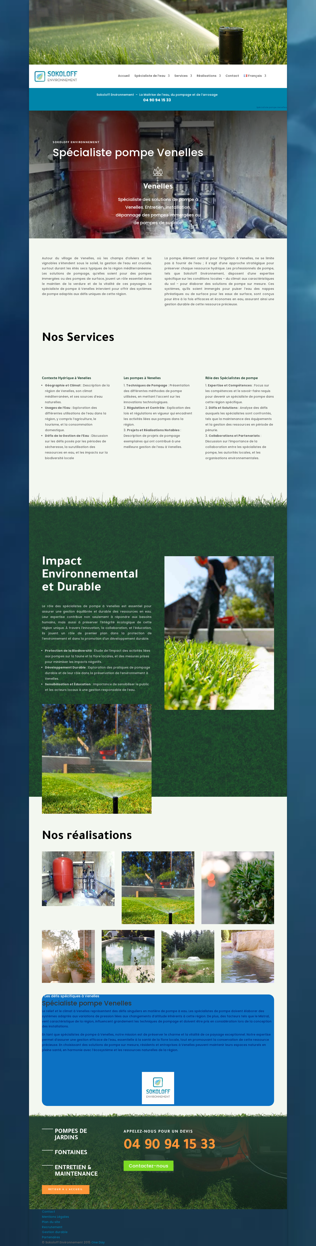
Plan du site (51, 1222)
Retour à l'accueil (65, 1189)
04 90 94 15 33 (157, 100)
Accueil (124, 76)
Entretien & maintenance (76, 1171)
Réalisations (206, 76)
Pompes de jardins (71, 1135)
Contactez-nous (148, 1165)
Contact (232, 76)
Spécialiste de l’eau (149, 76)
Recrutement (52, 1227)
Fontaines (71, 1153)
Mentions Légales (55, 1217)
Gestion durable (54, 1232)
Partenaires (51, 1237)
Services (181, 76)
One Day (98, 1242)
